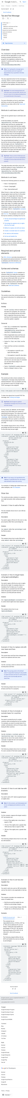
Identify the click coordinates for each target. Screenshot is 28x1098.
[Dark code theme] (23, 389)
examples (19, 209)
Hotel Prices (21, 5)
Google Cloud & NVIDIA (6, 1019)
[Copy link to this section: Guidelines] (11, 291)
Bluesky (3, 1028)
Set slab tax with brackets (11, 233)
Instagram (3, 1031)
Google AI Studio (5, 1052)
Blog (2, 1026)
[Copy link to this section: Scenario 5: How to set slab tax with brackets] (9, 791)
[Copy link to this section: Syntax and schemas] (20, 269)
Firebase (3, 1050)
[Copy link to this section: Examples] (8, 913)
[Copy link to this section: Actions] (8, 303)
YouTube (3, 1038)
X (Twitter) (4, 1036)
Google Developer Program (7, 1009)
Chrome (3, 1047)
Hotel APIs (14, 2)
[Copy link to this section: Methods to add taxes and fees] (2, 113)
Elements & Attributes (11, 262)
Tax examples (16, 487)
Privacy (7, 1090)
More (19, 917)
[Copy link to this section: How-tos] (10, 493)
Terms (2, 1090)
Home (2, 5)
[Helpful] (11, 9)
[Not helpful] (13, 9)
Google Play (4, 1059)
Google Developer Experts (7, 1014)
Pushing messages (14, 397)
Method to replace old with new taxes (14, 228)
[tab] (8, 917)
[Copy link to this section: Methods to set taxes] (18, 177)
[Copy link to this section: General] (8, 323)
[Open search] (20, 2)
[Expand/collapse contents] (10, 23)
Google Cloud (4, 1057)
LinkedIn (3, 1033)
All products (4, 1084)
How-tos (6, 214)
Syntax (11, 272)
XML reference (8, 257)
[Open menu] (2, 2)
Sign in (24, 1)
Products (8, 5)
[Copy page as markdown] (8, 18)
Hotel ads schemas (13, 285)
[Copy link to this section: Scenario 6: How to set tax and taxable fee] (11, 882)
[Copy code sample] (25, 389)
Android (3, 1045)
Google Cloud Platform (6, 1079)
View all (3, 1062)
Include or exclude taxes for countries (14, 230)
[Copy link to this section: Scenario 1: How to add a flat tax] (2, 508)
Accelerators (4, 1017)
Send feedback (7, 12)
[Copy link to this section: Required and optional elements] (10, 253)
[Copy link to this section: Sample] (7, 535)
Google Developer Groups (7, 1012)
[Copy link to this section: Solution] (7, 526)
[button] (14, 43)
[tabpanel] (14, 951)
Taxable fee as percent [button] (9, 917)
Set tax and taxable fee (10, 236)
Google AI (3, 1082)
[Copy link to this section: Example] (9, 374)
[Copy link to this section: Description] (9, 517)
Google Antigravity (5, 1055)
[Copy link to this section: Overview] (11, 50)
